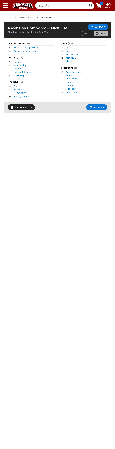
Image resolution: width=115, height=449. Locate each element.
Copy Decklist (21, 107)
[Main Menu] (5, 5)
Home (6, 17)
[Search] (90, 5)
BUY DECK (100, 27)
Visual (103, 33)
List (90, 33)
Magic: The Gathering (29, 17)
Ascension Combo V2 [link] (49, 17)
